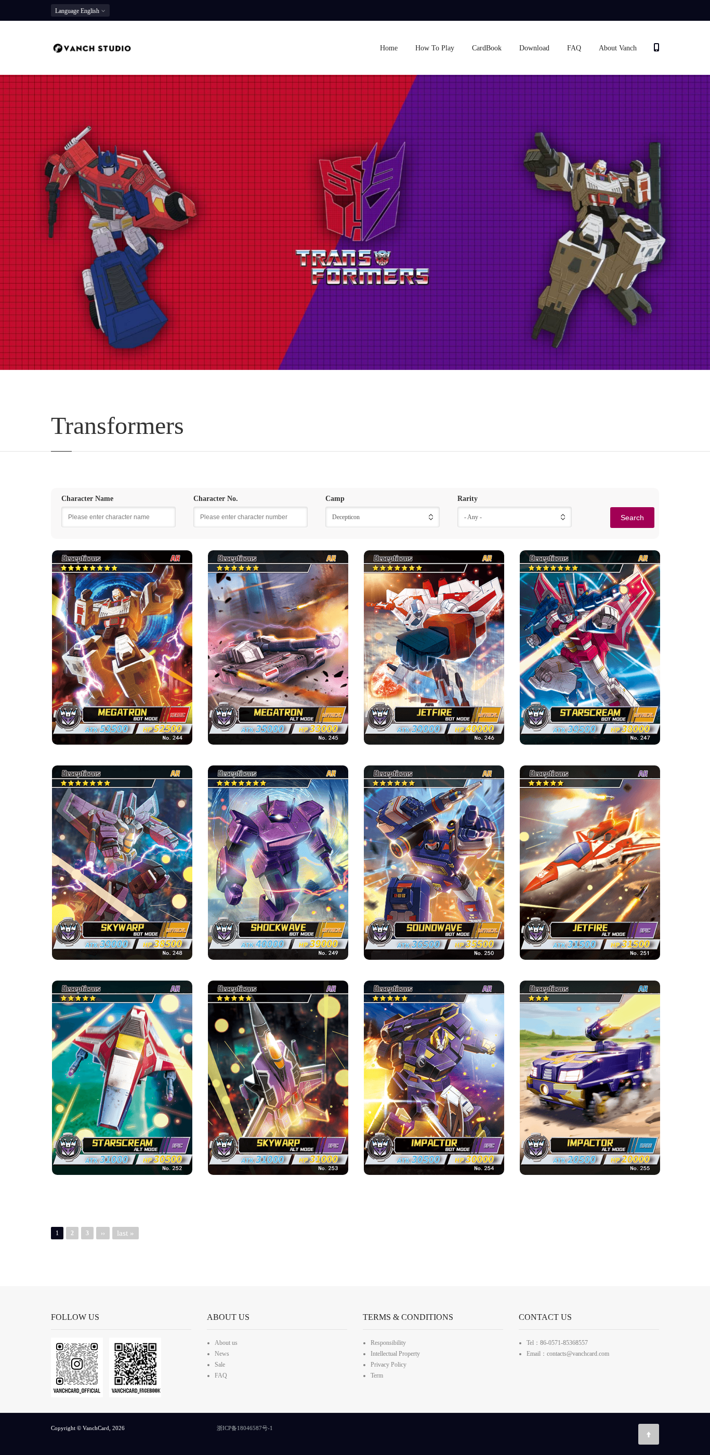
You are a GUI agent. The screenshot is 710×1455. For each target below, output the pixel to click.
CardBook (487, 48)
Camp (335, 498)
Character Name (87, 498)
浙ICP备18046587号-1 (245, 1428)
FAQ (574, 48)
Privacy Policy (388, 1364)
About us (226, 1342)
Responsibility (388, 1342)
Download (534, 48)
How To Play (434, 48)
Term (377, 1375)
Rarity (467, 498)
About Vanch (618, 48)
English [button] (78, 11)
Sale (220, 1364)
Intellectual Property (395, 1353)
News (222, 1353)
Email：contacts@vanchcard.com (568, 1353)
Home (389, 48)
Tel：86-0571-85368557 (557, 1342)
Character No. (215, 498)
